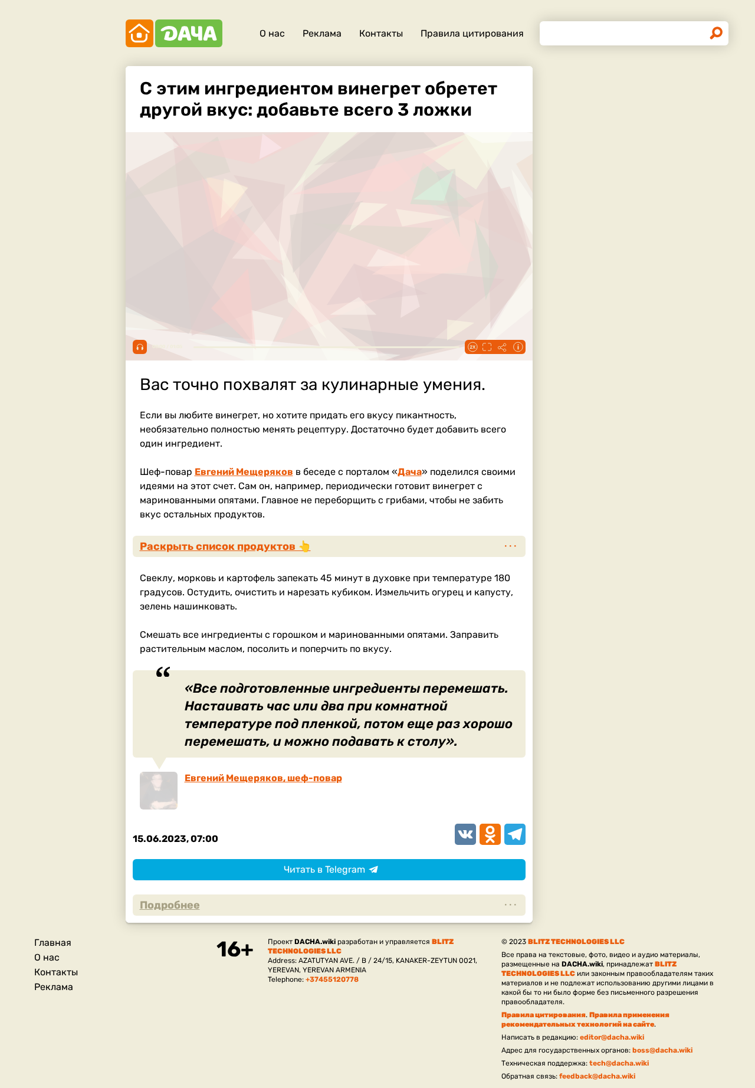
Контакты (381, 33)
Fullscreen (487, 347)
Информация (518, 347)
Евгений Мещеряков (244, 471)
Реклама (322, 33)
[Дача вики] (174, 33)
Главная (52, 942)
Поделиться (502, 347)
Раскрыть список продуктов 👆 (225, 546)
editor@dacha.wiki (612, 1037)
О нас (272, 33)
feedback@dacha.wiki (597, 1076)
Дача (410, 471)
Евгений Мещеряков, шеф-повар (263, 778)
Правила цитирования (472, 33)
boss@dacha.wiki (662, 1050)
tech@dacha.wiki (619, 1063)
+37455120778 (332, 979)
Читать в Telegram (324, 869)
